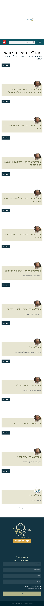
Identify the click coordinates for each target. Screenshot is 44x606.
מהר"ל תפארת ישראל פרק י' (29, 456)
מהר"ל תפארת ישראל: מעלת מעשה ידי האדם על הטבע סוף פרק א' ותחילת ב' (24, 91)
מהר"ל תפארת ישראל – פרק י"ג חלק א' (24, 308)
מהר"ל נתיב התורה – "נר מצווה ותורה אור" (22, 270)
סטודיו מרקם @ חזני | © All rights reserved (22, 603)
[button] (39, 42)
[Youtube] (4, 42)
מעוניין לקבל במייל (33, 589)
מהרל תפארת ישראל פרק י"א (28, 385)
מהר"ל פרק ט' (35, 495)
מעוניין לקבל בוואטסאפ (32, 587)
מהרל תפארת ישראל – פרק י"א (27, 423)
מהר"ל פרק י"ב (34, 347)
